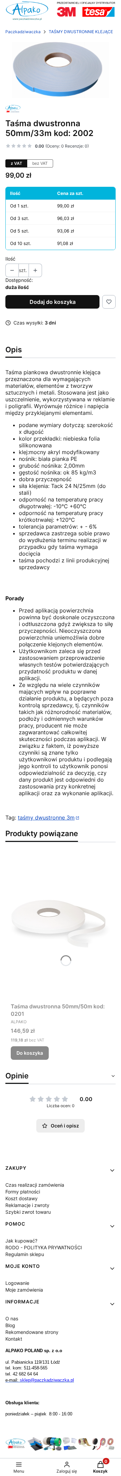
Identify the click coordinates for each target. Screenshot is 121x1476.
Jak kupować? (21, 1241)
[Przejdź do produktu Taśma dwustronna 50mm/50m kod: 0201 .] (60, 924)
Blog (10, 1325)
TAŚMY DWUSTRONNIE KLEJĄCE (81, 31)
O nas (11, 1318)
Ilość (10, 259)
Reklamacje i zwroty (27, 1205)
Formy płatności (22, 1191)
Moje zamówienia (24, 1290)
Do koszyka (29, 1053)
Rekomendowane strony (31, 1332)
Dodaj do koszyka (53, 301)
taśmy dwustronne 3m (46, 817)
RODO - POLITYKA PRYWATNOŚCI (43, 1247)
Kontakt (13, 1339)
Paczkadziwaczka (23, 31)
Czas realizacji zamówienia (34, 1185)
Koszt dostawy (21, 1198)
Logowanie (17, 1283)
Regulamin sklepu (24, 1254)
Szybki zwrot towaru (28, 1212)
